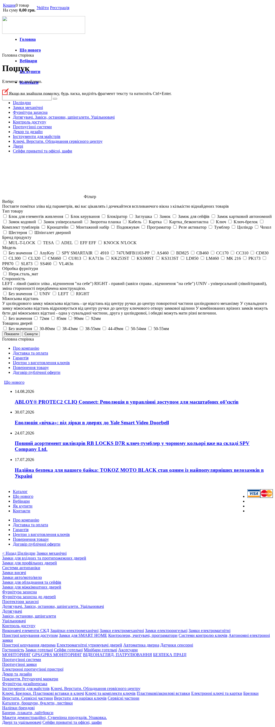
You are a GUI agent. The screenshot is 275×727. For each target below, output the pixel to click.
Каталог (20, 491)
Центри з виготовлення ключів (41, 362)
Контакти (21, 511)
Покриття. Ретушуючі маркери (30, 679)
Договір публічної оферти (36, 372)
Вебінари (28, 61)
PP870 (7, 263)
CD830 (262, 253)
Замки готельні (39, 650)
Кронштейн (57, 227)
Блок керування (85, 216)
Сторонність (13, 278)
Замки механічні (28, 107)
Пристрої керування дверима (29, 645)
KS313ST (170, 258)
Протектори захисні (20, 601)
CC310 (242, 253)
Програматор (159, 227)
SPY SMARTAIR (77, 253)
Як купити (30, 71)
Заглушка (143, 216)
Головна (28, 39)
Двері (18, 146)
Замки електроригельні (166, 630)
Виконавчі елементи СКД (25, 630)
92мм (96, 318)
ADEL (67, 242)
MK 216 (233, 258)
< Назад (9, 553)
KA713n (96, 258)
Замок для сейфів (193, 216)
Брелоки (251, 693)
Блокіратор (117, 216)
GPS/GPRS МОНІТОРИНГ (57, 654)
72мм (44, 318)
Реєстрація (59, 7)
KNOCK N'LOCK (120, 242)
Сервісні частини (123, 698)
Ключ (221, 222)
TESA (48, 242)
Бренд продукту (16, 237)
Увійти (43, 7)
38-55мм (92, 328)
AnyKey (46, 253)
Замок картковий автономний (244, 216)
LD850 (192, 258)
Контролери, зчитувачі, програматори (143, 635)
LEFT (63, 293)
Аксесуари (128, 650)
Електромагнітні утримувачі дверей (89, 645)
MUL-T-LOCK (22, 242)
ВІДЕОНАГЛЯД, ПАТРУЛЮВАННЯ (117, 654)
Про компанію (26, 348)
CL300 (15, 258)
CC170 (222, 253)
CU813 (74, 258)
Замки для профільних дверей (29, 563)
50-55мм (161, 328)
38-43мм (70, 328)
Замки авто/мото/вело (22, 577)
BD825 (182, 253)
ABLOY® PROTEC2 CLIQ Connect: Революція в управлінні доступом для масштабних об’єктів (126, 402)
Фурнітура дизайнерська (24, 683)
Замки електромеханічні (122, 630)
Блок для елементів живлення (36, 216)
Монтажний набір (92, 227)
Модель (9, 247)
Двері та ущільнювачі (21, 722)
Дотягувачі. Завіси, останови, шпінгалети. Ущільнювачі (64, 117)
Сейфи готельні (68, 650)
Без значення (20, 253)
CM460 (54, 258)
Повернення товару (31, 367)
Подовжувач (128, 227)
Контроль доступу (29, 122)
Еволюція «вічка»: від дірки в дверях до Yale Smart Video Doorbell (92, 422)
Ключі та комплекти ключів (110, 693)
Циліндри (22, 102)
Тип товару (12, 211)
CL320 (34, 258)
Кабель (134, 222)
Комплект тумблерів (20, 227)
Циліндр (245, 227)
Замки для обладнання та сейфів (31, 582)
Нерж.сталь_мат (23, 274)
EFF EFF (88, 242)
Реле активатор (193, 227)
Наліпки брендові (18, 708)
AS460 (163, 253)
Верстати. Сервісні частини (27, 698)
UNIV (44, 293)
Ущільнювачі (14, 621)
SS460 (45, 263)
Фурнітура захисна (30, 112)
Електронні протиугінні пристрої (32, 669)
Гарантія (20, 358)
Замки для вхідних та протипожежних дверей (44, 558)
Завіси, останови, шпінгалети (29, 616)
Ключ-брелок (246, 222)
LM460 (212, 258)
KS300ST (145, 258)
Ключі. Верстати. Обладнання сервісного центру (58, 141)
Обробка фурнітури (20, 268)
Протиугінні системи (32, 127)
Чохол (265, 227)
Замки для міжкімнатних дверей (31, 587)
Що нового (30, 50)
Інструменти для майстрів (36, 136)
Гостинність (13, 650)
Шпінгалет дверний (52, 232)
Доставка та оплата (30, 353)
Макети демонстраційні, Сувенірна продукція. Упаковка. (54, 717)
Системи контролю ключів (203, 635)
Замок (165, 216)
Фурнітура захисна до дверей (29, 596)
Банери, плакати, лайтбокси (27, 712)
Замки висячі (14, 572)
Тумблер (222, 227)
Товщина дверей (17, 323)
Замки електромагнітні (209, 630)
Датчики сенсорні (176, 645)
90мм (79, 318)
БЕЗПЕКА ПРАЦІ (169, 654)
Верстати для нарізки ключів (80, 698)
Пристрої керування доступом (30, 635)
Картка (155, 222)
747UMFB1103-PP (132, 253)
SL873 (26, 263)
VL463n (66, 263)
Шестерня (18, 232)
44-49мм (115, 328)
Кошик (9, 5)
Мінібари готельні (100, 650)
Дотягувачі (12, 611)
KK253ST (120, 258)
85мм (61, 318)
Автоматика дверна (141, 645)
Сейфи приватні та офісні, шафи (42, 151)
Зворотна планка (105, 222)
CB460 (202, 253)
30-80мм (47, 328)
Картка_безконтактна (188, 222)
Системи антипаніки (21, 567)
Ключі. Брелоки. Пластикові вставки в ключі (43, 693)
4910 (104, 253)
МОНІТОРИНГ (16, 654)
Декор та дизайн (28, 131)
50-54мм (138, 328)
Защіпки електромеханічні (74, 630)
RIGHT (82, 293)
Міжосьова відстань (20, 298)
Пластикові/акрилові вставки (163, 693)
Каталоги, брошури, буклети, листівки (37, 703)
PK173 (254, 258)
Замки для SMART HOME (83, 635)
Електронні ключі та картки (216, 693)
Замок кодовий (22, 222)
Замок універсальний (63, 222)
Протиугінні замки (19, 664)
